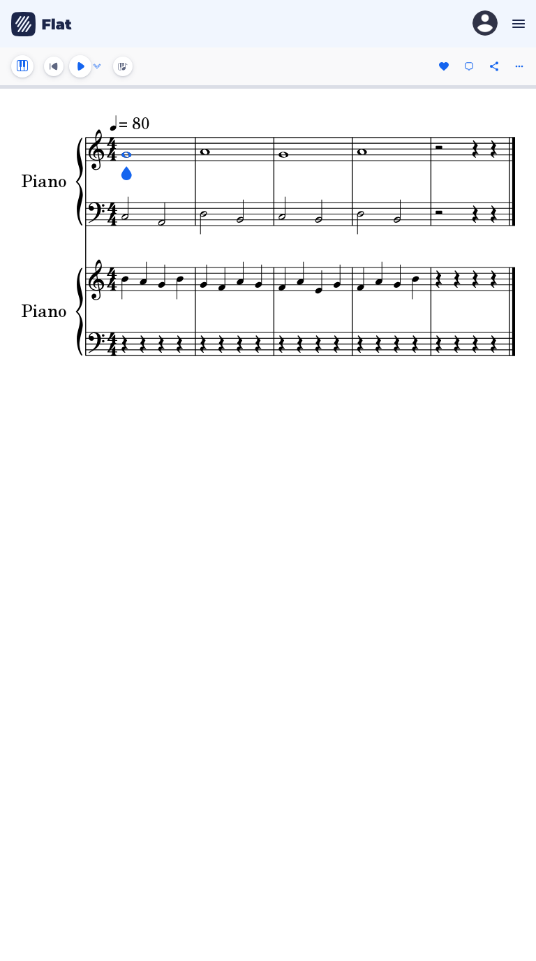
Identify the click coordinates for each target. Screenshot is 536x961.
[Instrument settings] (22, 66)
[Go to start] (54, 66)
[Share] (494, 66)
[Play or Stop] (80, 66)
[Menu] (517, 23)
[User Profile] (485, 24)
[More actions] (519, 66)
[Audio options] (97, 66)
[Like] (443, 66)
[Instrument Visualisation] (123, 66)
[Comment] (469, 66)
